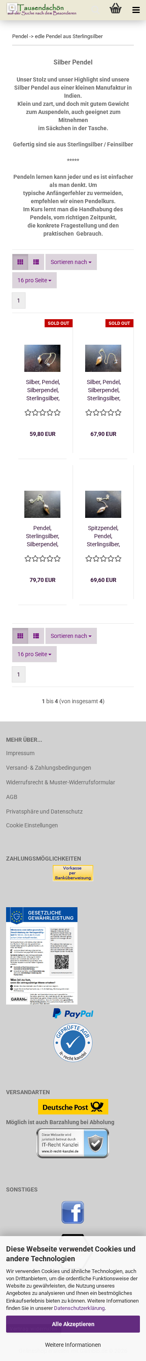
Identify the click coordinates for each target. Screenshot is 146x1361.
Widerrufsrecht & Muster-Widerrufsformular (60, 782)
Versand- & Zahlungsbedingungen (48, 767)
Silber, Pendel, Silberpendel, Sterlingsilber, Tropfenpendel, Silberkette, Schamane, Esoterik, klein (43, 390)
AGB (11, 797)
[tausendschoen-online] (38, 10)
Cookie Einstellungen (32, 825)
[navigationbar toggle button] (136, 10)
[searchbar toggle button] (95, 10)
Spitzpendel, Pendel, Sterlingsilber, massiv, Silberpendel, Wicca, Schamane (103, 536)
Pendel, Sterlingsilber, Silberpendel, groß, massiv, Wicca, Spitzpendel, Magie (42, 536)
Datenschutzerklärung (79, 1308)
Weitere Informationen (73, 1345)
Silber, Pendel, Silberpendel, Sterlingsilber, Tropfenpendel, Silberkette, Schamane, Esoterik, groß (103, 390)
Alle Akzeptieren (73, 1324)
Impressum (20, 753)
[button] (20, 262)
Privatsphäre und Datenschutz (44, 811)
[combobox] (71, 262)
